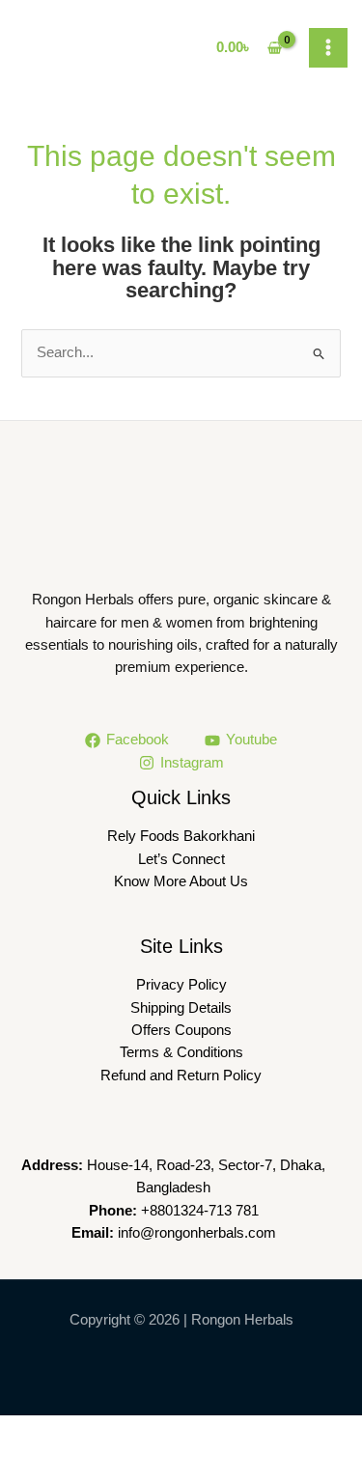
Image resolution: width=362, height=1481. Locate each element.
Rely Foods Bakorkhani (181, 836)
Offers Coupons (181, 1030)
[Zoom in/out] (33, 1431)
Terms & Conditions (181, 1052)
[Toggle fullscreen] (102, 1431)
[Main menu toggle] (328, 47)
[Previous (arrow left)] (33, 1464)
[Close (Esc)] (241, 1431)
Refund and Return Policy (181, 1075)
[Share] (172, 1431)
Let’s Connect (181, 859)
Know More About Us (181, 881)
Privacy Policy (181, 984)
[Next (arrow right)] (102, 1464)
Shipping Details (181, 1008)
